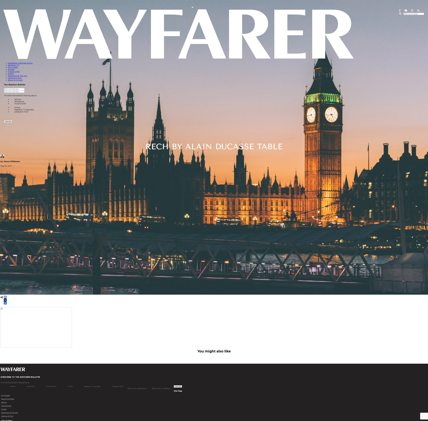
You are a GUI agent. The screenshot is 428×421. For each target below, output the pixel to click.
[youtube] (406, 10)
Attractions (19, 102)
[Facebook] (5, 297)
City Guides (5, 396)
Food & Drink (20, 104)
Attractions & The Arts (9, 413)
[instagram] (412, 10)
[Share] (5, 303)
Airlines (17, 99)
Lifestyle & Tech (21, 112)
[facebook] (400, 10)
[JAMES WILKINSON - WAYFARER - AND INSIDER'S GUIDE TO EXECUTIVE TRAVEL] (192, 7)
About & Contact (7, 399)
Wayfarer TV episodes (24, 110)
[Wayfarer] (13, 370)
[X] (5, 300)
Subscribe (8, 121)
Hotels (17, 108)
